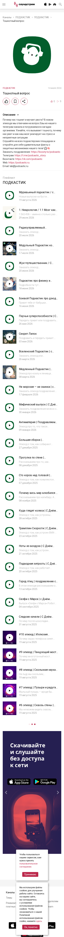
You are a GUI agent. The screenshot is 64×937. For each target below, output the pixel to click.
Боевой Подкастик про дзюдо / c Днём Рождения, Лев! (38, 300)
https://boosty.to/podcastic (45, 151)
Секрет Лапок (28, 333)
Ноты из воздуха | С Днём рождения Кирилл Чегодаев (37, 547)
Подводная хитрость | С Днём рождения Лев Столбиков (38, 565)
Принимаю (30, 874)
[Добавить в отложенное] (15, 101)
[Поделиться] (24, 101)
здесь (39, 921)
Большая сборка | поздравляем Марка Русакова (38, 441)
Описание (9, 114)
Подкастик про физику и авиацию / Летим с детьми (36, 282)
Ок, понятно (31, 927)
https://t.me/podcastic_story (30, 155)
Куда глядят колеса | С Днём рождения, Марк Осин (37, 512)
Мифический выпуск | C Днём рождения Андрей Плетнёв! (38, 406)
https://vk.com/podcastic (28, 159)
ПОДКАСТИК (23, 17)
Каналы (7, 17)
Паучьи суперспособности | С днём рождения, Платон (37, 317)
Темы (9, 897)
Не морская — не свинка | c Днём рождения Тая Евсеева (37, 388)
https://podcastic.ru (19, 162)
